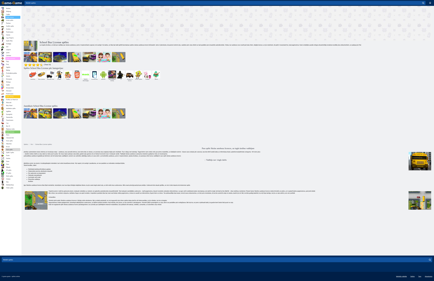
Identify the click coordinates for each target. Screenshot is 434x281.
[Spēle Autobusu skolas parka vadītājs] (30, 57)
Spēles (412, 276)
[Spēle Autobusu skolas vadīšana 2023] (60, 57)
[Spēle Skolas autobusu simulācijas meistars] (74, 57)
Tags (419, 276)
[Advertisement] (126, 23)
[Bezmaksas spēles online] (12, 3)
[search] (423, 3)
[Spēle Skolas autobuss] (118, 57)
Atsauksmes (428, 276)
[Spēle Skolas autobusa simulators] (45, 57)
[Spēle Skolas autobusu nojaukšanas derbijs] (89, 57)
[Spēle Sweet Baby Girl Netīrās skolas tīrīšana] (104, 57)
